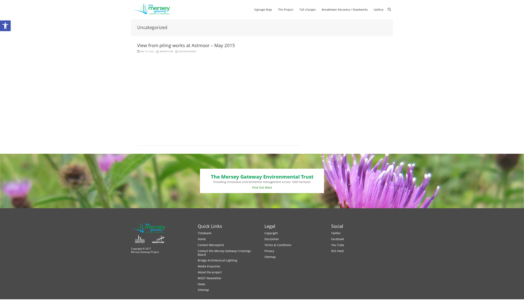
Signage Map (263, 9)
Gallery (378, 9)
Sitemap (203, 290)
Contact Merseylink (211, 245)
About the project (210, 272)
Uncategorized (187, 51)
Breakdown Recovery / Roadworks (345, 9)
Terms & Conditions (277, 245)
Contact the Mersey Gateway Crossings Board (224, 253)
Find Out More (262, 187)
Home (202, 239)
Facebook (337, 239)
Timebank (204, 233)
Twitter (336, 233)
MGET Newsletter (209, 278)
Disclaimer (271, 239)
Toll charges (307, 9)
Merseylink (166, 51)
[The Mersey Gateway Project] (153, 9)
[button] (5, 25)
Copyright (271, 233)
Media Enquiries (209, 266)
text (389, 9)
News (201, 284)
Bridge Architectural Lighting (217, 260)
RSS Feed (337, 251)
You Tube (337, 245)
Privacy (269, 251)
